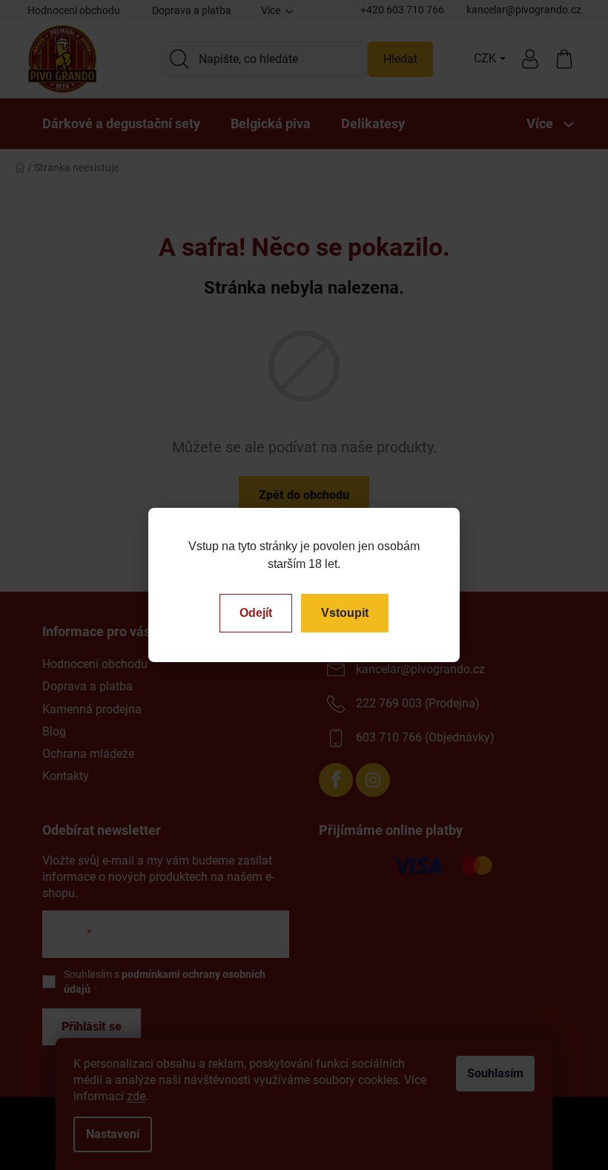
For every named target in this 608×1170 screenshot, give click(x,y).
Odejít (255, 613)
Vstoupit (345, 613)
